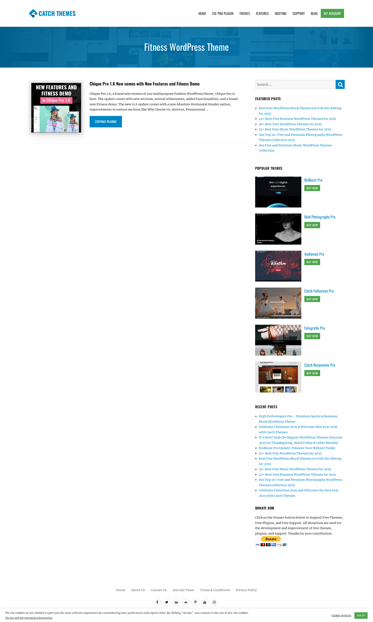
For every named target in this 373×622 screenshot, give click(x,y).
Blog (314, 13)
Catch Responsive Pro (319, 365)
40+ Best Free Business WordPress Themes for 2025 (297, 119)
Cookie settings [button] (341, 615)
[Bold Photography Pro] (279, 229)
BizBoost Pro (313, 180)
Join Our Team (183, 590)
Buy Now (312, 188)
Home (202, 13)
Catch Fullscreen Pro (319, 291)
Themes (244, 13)
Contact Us (159, 590)
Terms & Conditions (215, 590)
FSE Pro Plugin (222, 13)
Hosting (280, 13)
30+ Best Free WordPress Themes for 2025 (290, 124)
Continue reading (108, 121)
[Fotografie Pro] (279, 340)
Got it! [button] (361, 615)
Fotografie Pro (314, 328)
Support (298, 13)
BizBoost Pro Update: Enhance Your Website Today (297, 448)
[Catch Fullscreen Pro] (279, 303)
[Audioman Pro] (279, 266)
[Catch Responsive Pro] (279, 377)
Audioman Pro (314, 254)
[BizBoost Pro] (279, 192)
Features (262, 13)
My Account (332, 13)
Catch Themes (57, 13)
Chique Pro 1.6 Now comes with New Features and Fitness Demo (145, 83)
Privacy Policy (246, 590)
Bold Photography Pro (319, 217)
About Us (138, 590)
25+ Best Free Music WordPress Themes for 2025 (295, 129)
